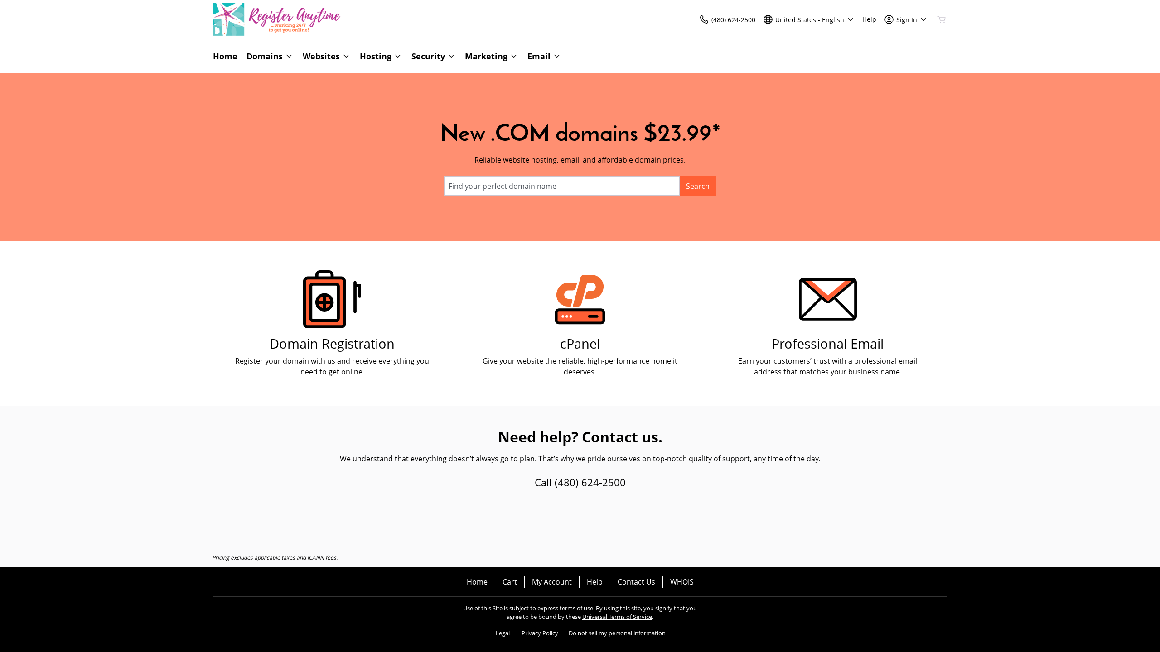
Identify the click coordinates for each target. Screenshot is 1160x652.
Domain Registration (332, 343)
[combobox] (562, 186)
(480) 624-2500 (590, 482)
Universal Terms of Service (617, 617)
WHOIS (682, 582)
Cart (510, 582)
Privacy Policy (540, 633)
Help (595, 582)
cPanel (580, 343)
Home (477, 582)
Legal (503, 633)
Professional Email (828, 343)
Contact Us (636, 582)
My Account (552, 582)
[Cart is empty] (942, 19)
